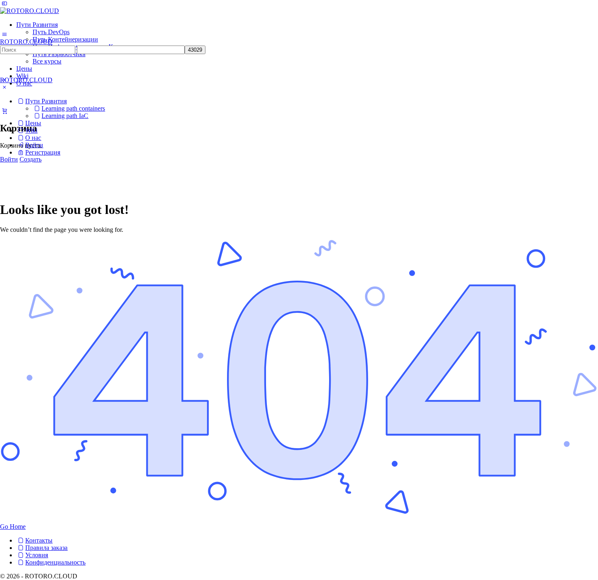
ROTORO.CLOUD (26, 41)
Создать (30, 159)
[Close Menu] (4, 87)
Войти (9, 159)
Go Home (13, 526)
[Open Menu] (4, 34)
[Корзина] (4, 110)
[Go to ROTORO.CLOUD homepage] (29, 10)
